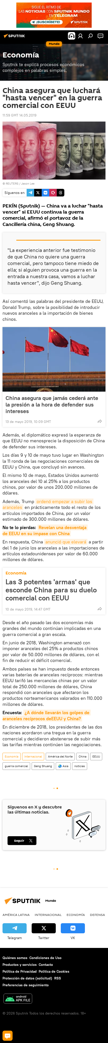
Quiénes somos (15, 957)
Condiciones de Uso (45, 957)
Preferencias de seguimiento (26, 985)
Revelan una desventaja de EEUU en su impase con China (45, 530)
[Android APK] (18, 999)
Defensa (97, 914)
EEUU (96, 756)
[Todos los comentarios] (8, 1036)
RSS (57, 978)
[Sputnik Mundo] (15, 38)
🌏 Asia (63, 766)
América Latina (16, 914)
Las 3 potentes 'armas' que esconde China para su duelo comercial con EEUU (51, 590)
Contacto (46, 964)
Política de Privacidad (20, 971)
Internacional (33, 756)
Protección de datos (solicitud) (27, 978)
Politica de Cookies (54, 971)
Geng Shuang (43, 766)
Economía (16, 573)
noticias (79, 766)
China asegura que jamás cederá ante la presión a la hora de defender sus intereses (52, 404)
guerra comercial (16, 766)
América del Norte (60, 756)
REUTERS (12, 183)
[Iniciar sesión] (80, 36)
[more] (100, 421)
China (82, 756)
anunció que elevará (65, 542)
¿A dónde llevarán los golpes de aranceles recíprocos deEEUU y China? (47, 715)
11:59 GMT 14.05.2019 (19, 115)
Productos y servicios (20, 964)
